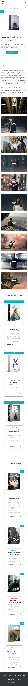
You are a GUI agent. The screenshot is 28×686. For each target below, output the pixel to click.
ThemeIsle (19, 682)
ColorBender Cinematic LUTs (14, 330)
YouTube (24, 675)
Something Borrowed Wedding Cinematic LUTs (14, 651)
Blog (15, 675)
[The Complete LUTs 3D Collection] (14, 363)
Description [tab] (5, 62)
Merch (19, 675)
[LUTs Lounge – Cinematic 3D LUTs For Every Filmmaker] (3, 2)
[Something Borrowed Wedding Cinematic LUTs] (14, 632)
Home (2, 8)
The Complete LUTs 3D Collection (14, 381)
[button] (24, 13)
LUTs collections (6, 87)
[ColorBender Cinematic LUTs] (14, 312)
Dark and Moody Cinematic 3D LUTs (14, 430)
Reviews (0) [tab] (5, 65)
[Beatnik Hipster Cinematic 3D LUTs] (14, 481)
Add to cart (11, 52)
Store (10, 675)
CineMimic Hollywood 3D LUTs (14, 601)
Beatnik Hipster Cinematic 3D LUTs (14, 499)
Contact (19, 679)
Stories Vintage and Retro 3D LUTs (14, 553)
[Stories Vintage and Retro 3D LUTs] (14, 535)
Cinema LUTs (6, 8)
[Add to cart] (20, 344)
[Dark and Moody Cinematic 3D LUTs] (14, 412)
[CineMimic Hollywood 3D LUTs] (14, 583)
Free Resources (11, 679)
